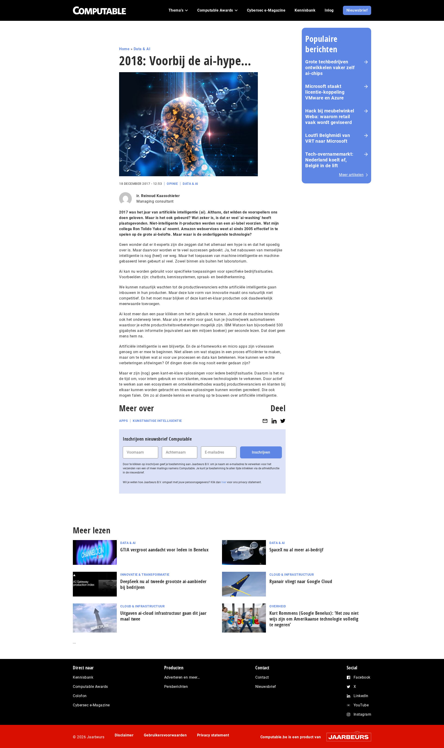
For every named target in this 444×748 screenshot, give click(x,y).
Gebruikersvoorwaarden (165, 735)
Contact (262, 677)
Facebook (362, 677)
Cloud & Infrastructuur (291, 574)
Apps (123, 421)
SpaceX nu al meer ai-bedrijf (296, 550)
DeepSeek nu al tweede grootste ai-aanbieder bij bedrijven (163, 584)
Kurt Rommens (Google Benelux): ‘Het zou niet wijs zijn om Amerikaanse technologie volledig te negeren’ (313, 619)
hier (224, 482)
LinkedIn (361, 696)
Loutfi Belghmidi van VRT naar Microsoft (327, 138)
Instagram (362, 714)
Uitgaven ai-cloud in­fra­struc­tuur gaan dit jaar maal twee (163, 616)
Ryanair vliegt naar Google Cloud (300, 581)
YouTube (361, 705)
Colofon (80, 696)
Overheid (277, 606)
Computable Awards (90, 686)
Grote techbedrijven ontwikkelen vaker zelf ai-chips (330, 67)
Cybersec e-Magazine (91, 705)
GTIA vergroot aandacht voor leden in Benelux (164, 550)
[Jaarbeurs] (346, 737)
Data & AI (142, 49)
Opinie (172, 183)
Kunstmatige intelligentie (157, 421)
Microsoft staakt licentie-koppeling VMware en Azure (324, 92)
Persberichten (176, 686)
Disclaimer (124, 735)
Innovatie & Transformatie (145, 574)
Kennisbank (83, 677)
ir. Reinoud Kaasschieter (158, 196)
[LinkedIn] (274, 421)
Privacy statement (213, 735)
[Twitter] (283, 421)
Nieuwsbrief (265, 686)
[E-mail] (265, 421)
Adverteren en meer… (182, 677)
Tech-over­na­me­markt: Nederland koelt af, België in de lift (329, 159)
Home (124, 49)
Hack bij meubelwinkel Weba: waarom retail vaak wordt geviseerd (329, 116)
